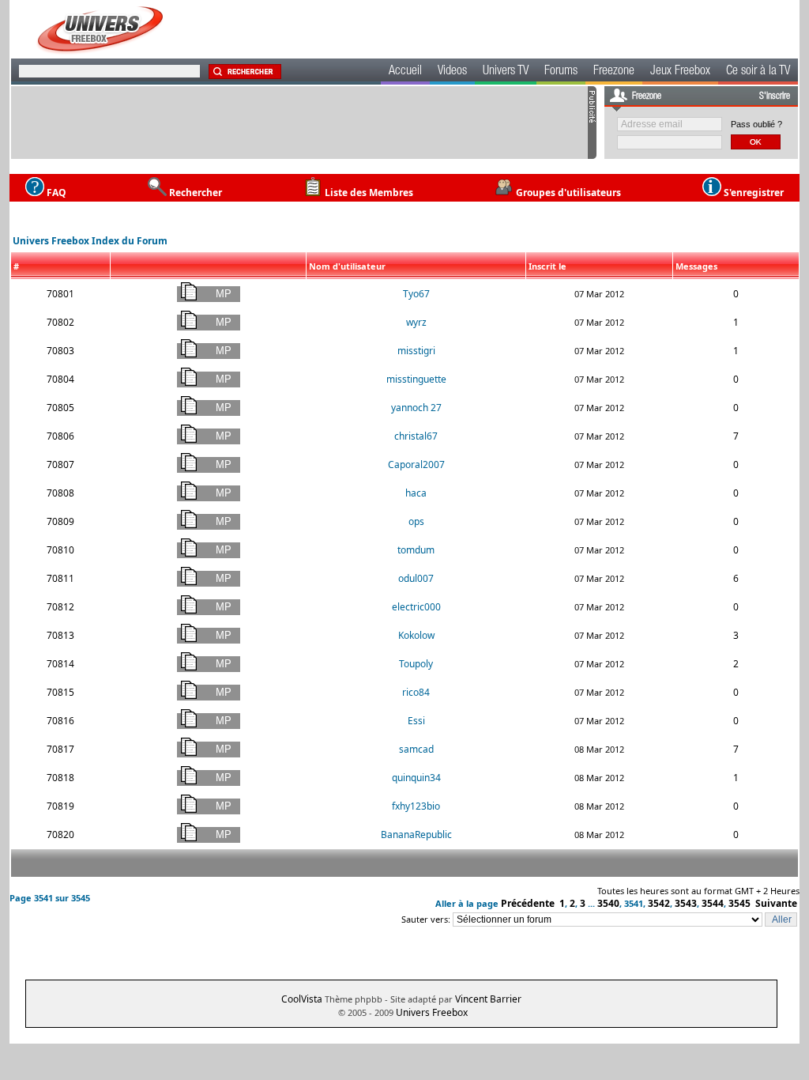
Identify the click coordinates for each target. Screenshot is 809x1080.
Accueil (405, 72)
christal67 (416, 436)
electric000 (416, 607)
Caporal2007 (416, 464)
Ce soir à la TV (758, 72)
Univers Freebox (432, 1012)
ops (416, 521)
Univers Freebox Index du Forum (90, 240)
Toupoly (416, 663)
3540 (608, 903)
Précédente (528, 903)
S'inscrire (774, 96)
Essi (416, 720)
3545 (739, 903)
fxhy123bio (416, 806)
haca (416, 493)
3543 (686, 903)
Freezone (613, 72)
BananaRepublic (416, 834)
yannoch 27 (416, 407)
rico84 (416, 692)
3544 (713, 903)
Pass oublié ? (756, 124)
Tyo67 (416, 293)
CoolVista (301, 999)
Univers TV (506, 72)
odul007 (416, 578)
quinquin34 (416, 777)
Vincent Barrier (488, 999)
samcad (416, 749)
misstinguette (416, 379)
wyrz (416, 322)
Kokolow (416, 635)
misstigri (416, 350)
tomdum (416, 550)
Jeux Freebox (680, 72)
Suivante (776, 903)
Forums (561, 72)
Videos (452, 72)
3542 (659, 903)
